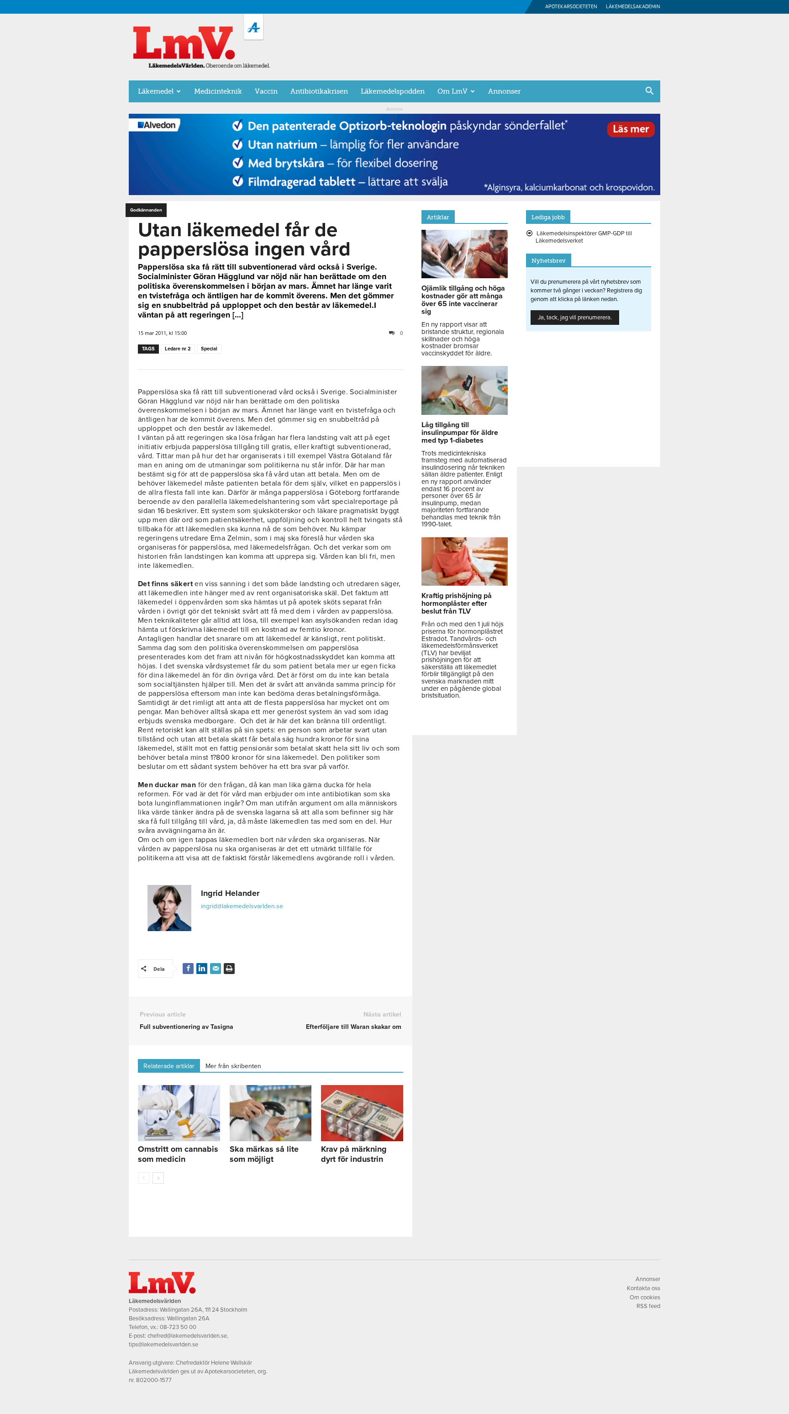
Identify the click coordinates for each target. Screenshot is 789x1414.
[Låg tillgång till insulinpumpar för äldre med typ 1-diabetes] (464, 412)
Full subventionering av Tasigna (186, 1027)
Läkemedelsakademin (633, 6)
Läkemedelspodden (393, 91)
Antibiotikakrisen (319, 91)
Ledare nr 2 (178, 349)
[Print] (229, 968)
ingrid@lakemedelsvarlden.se (242, 906)
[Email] (215, 968)
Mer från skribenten (233, 1066)
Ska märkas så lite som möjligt (264, 1154)
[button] (649, 92)
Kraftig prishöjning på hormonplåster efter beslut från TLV (456, 603)
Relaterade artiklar (169, 1066)
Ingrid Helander (230, 893)
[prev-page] (143, 1178)
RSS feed (648, 1306)
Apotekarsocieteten (571, 6)
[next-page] (158, 1178)
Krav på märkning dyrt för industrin (354, 1154)
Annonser (504, 91)
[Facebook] (188, 968)
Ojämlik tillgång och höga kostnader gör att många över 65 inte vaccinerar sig (463, 300)
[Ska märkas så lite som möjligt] (271, 1113)
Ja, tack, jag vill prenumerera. (575, 317)
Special (209, 349)
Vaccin (266, 91)
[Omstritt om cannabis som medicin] (179, 1113)
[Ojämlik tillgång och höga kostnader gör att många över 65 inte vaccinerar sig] (464, 276)
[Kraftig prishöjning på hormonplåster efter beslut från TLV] (464, 583)
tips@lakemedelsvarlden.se (163, 1344)
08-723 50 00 (178, 1327)
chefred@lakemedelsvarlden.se (187, 1336)
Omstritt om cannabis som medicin (178, 1154)
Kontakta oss (643, 1288)
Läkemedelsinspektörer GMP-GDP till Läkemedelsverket (584, 237)
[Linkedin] (201, 968)
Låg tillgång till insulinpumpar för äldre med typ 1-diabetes (459, 432)
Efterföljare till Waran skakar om (353, 1027)
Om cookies (645, 1297)
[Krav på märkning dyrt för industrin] (362, 1113)
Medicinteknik (218, 91)
